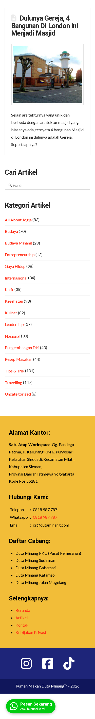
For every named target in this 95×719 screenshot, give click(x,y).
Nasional (12, 336)
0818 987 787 (45, 517)
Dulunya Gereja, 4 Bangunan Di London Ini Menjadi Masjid (44, 26)
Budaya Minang (18, 242)
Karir (9, 289)
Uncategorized (18, 393)
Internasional (16, 277)
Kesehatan (14, 301)
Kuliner (11, 312)
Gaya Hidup (15, 266)
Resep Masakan (18, 359)
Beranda (22, 610)
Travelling (13, 382)
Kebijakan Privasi (30, 632)
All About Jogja (18, 219)
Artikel (21, 617)
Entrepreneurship (20, 254)
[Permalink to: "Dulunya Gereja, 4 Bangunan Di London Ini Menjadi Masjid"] (47, 74)
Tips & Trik (14, 370)
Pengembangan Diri (22, 347)
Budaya (11, 231)
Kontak (21, 625)
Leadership (14, 324)
